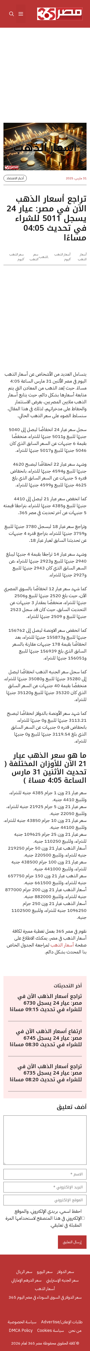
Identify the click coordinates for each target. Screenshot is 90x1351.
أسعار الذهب (82, 257)
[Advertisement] (45, 76)
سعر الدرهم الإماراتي (26, 1280)
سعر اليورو (45, 1271)
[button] (11, 14)
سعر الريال (24, 1271)
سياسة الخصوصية (22, 1322)
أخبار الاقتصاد (15, 178)
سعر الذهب (34, 257)
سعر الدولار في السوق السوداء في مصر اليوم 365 (45, 1297)
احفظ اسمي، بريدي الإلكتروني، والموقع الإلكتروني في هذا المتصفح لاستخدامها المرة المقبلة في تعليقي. (44, 1218)
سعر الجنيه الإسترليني (62, 1280)
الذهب (43, 257)
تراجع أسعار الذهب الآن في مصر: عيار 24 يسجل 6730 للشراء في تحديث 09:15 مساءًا (46, 1003)
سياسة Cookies (50, 1330)
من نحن (75, 1330)
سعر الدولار (65, 1271)
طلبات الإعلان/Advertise (62, 1322)
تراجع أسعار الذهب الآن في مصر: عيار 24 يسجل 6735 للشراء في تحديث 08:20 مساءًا (46, 1073)
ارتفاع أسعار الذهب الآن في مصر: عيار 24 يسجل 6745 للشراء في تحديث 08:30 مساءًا (46, 1038)
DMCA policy (21, 1330)
